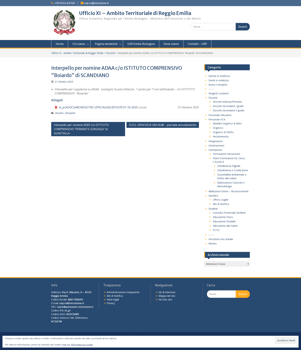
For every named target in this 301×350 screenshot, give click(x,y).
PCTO (216, 230)
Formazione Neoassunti (226, 154)
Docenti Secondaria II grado (228, 110)
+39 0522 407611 (64, 3)
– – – (211, 89)
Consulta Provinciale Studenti (229, 212)
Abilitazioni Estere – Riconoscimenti (228, 191)
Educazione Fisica (223, 217)
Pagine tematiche (106, 44)
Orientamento (216, 145)
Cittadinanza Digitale (228, 166)
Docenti (110, 53)
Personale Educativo (220, 115)
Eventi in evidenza (219, 80)
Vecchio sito (165, 299)
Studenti (213, 208)
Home (60, 44)
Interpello (70, 113)
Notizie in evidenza (219, 76)
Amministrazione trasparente (123, 292)
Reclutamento (221, 136)
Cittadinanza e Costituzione (232, 170)
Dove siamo (171, 44)
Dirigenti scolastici (219, 93)
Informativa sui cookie (82, 344)
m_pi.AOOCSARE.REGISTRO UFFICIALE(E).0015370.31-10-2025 (98, 107)
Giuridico (213, 195)
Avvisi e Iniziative (218, 84)
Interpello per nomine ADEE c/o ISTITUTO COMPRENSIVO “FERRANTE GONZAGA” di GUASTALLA (81, 129)
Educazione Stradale (224, 221)
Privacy (111, 303)
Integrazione (216, 141)
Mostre (213, 243)
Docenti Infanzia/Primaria (227, 101)
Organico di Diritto (223, 132)
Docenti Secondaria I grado (228, 106)
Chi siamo (78, 44)
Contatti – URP (197, 44)
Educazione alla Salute (225, 225)
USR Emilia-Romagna (141, 44)
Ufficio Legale (220, 199)
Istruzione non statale (221, 239)
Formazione (215, 150)
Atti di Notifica (221, 204)
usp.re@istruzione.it (96, 3)
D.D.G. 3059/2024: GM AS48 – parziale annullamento (162, 125)
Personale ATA (217, 119)
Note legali (113, 299)
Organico (218, 127)
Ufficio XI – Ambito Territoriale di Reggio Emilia (135, 13)
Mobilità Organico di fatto (227, 123)
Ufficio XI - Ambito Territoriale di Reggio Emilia (77, 53)
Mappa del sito (167, 295)
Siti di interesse (167, 292)
